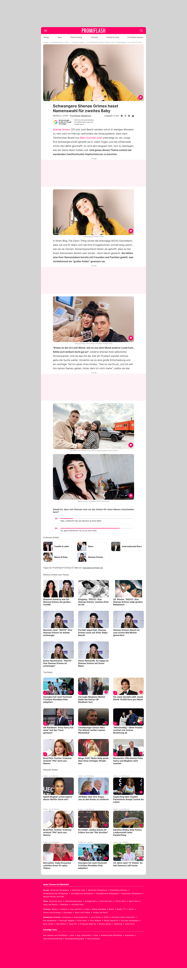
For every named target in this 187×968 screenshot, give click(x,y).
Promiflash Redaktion (80, 115)
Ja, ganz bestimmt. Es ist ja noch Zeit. (78, 530)
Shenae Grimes (61, 129)
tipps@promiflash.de (93, 568)
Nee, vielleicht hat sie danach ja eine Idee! (80, 521)
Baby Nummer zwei (91, 137)
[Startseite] (93, 30)
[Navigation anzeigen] (46, 31)
